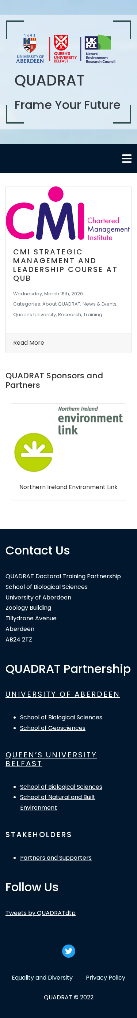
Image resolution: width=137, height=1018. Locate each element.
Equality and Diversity (42, 977)
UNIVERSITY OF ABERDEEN (62, 694)
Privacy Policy (105, 977)
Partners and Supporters (56, 858)
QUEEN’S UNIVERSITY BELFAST (51, 759)
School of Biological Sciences (61, 717)
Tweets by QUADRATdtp (40, 913)
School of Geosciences (52, 728)
